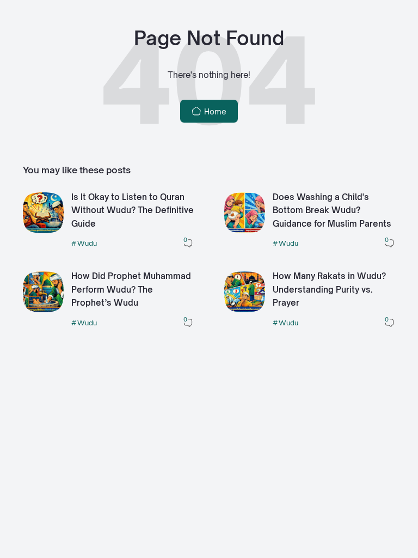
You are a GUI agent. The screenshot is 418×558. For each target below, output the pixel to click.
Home (214, 111)
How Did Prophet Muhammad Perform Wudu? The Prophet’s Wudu (131, 289)
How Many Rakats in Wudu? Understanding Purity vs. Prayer (329, 289)
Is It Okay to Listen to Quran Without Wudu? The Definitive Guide (132, 210)
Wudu (87, 243)
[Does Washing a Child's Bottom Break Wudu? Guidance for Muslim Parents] (244, 230)
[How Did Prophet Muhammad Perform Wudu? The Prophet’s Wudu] (43, 309)
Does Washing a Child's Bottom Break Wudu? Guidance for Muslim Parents (332, 210)
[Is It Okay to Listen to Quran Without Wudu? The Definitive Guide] (43, 230)
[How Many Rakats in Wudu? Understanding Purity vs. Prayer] (244, 309)
